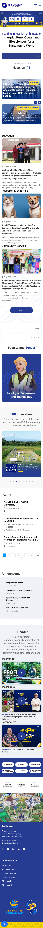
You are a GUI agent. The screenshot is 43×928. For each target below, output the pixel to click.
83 (32, 555)
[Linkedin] (18, 849)
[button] (10, 482)
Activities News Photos (27, 108)
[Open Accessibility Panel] (4, 924)
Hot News (34, 83)
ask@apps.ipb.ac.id (11, 843)
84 (38, 555)
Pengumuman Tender (14, 583)
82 (26, 555)
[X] (2, 849)
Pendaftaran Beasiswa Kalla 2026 (19, 590)
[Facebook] (8, 849)
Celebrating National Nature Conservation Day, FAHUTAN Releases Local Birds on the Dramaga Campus (20, 111)
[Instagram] (13, 849)
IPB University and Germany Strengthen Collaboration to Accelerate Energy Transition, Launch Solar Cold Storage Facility (19, 90)
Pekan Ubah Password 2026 (17, 608)
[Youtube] (24, 849)
